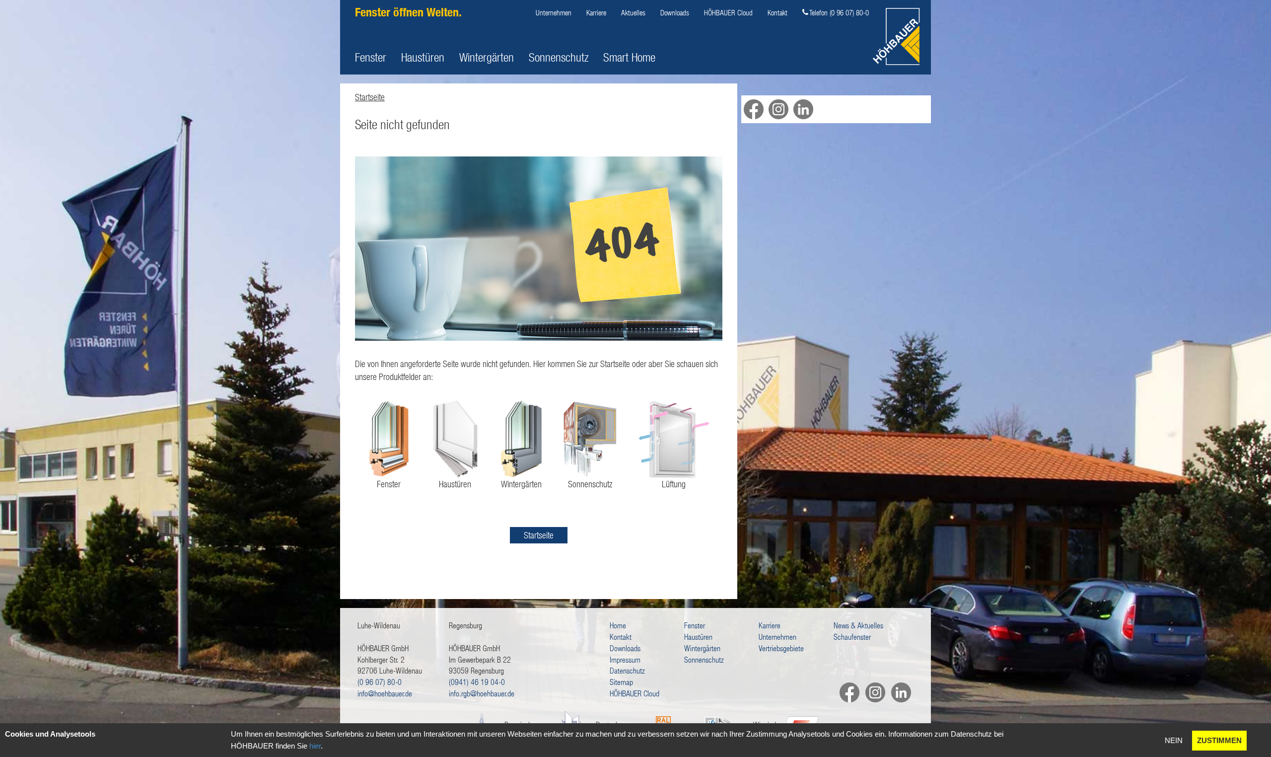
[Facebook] (846, 692)
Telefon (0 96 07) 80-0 (839, 12)
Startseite (370, 97)
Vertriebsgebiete (781, 648)
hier (315, 746)
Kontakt (777, 12)
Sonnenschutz (558, 57)
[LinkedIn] (898, 692)
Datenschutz (627, 670)
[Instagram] (872, 692)
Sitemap (621, 681)
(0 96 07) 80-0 (379, 681)
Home (618, 625)
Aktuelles (633, 12)
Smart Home (629, 57)
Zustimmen (1219, 740)
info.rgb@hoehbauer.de (481, 693)
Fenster (370, 57)
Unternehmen (553, 12)
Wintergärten (486, 57)
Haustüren (422, 57)
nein (1174, 740)
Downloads (674, 12)
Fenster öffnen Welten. (408, 12)
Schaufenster (852, 636)
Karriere (596, 12)
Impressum (625, 659)
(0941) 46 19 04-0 (477, 681)
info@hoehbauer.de (384, 693)
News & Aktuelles (858, 625)
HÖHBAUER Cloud (728, 12)
